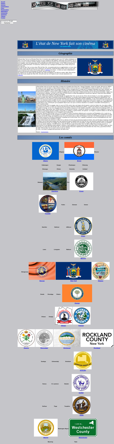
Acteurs (3, 3)
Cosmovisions (44, 132)
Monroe (83, 258)
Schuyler (83, 370)
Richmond (66, 348)
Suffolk (81, 393)
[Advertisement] (9, 58)
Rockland (97, 348)
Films (2, 8)
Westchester (83, 437)
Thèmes (3, 16)
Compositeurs (5, 6)
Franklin (47, 213)
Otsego (63, 325)
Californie (47, 70)
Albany (45, 161)
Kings (83, 236)
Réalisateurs (4, 11)
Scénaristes (4, 13)
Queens (26, 348)
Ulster (82, 415)
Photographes (5, 9)
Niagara (100, 281)
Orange (77, 303)
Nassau (42, 281)
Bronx (79, 161)
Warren (45, 437)
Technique (4, 14)
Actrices (3, 5)
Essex (81, 191)
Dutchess (55, 191)
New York (73, 281)
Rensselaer (44, 348)
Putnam (81, 325)
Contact (3, 17)
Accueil (3, 1)
